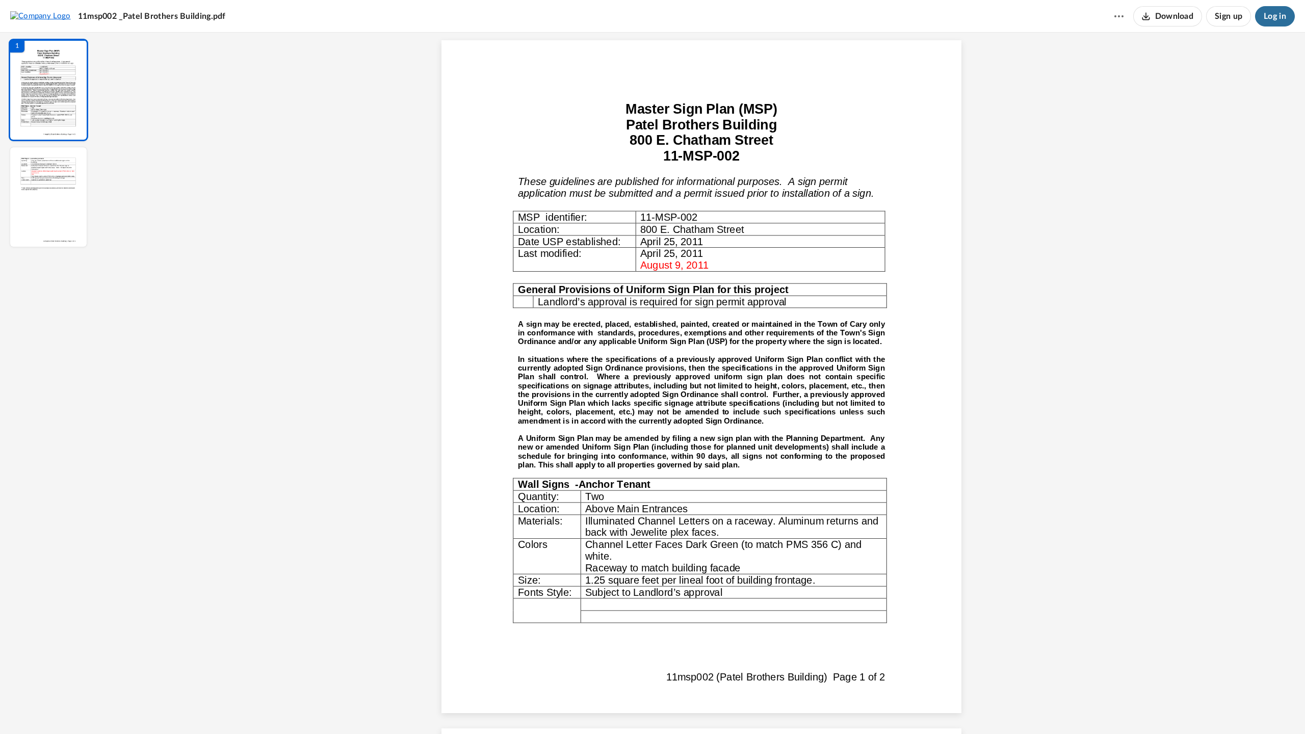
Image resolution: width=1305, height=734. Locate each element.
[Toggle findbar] (626, 709)
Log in (1275, 16)
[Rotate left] (757, 709)
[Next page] (681, 709)
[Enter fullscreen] (795, 709)
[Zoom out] (702, 709)
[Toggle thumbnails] (607, 709)
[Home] (40, 16)
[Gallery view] (777, 709)
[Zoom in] (737, 709)
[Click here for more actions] (1119, 16)
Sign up (1228, 16)
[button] (48, 90)
